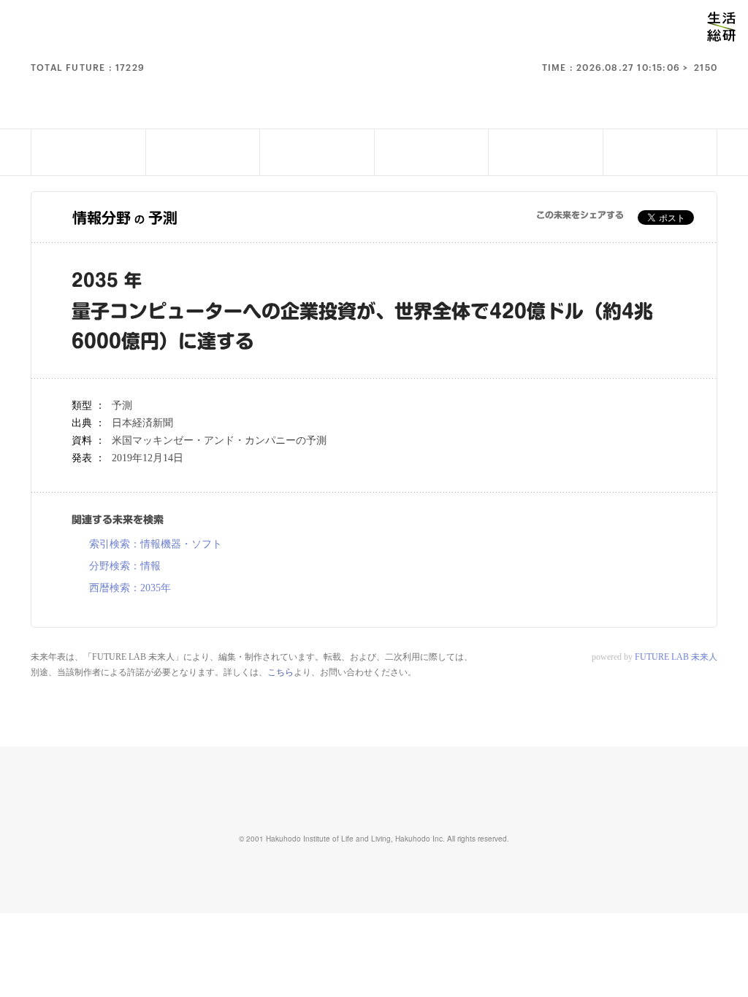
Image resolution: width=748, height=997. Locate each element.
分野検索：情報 (125, 566)
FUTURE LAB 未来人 (676, 657)
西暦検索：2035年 (130, 588)
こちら (280, 672)
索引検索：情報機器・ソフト (155, 544)
